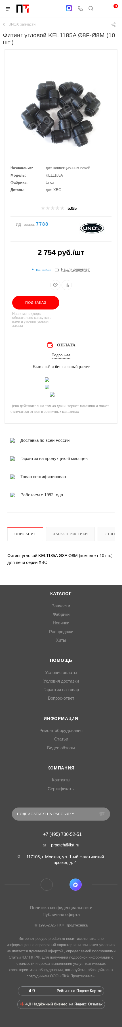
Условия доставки (61, 681)
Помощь (61, 660)
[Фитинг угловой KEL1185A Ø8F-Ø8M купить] (61, 113)
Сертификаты (61, 789)
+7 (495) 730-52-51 (62, 834)
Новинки (61, 623)
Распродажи (61, 631)
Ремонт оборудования (61, 730)
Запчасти (61, 606)
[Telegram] (57, 9)
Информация (61, 718)
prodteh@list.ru (65, 844)
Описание (25, 534)
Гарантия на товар (61, 689)
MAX (76, 885)
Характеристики (70, 534)
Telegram (47, 885)
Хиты (61, 640)
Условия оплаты (61, 672)
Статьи (61, 739)
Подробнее (61, 355)
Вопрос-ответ (61, 698)
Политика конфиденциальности (61, 907)
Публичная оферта (61, 914)
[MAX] (69, 8)
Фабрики (61, 614)
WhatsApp (61, 885)
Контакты (61, 780)
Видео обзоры (61, 748)
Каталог (61, 593)
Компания (60, 768)
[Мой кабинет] (101, 9)
